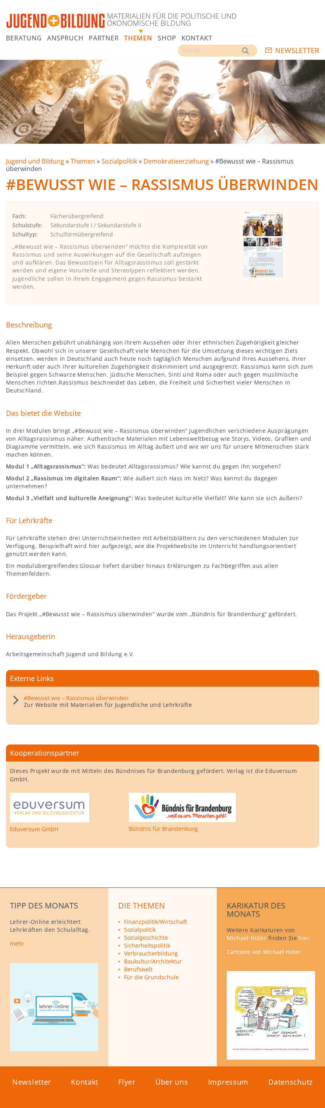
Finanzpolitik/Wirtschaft (155, 921)
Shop (167, 37)
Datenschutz (290, 1082)
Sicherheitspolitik (147, 945)
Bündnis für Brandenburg (163, 829)
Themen (138, 37)
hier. (305, 938)
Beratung (24, 37)
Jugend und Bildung (36, 161)
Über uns (171, 1082)
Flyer (127, 1082)
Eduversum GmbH (34, 829)
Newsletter (297, 50)
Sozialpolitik (120, 161)
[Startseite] (55, 21)
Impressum (228, 1082)
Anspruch (65, 37)
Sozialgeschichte (146, 937)
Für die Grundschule (151, 977)
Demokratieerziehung (176, 161)
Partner (104, 37)
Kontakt (197, 37)
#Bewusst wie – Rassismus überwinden (76, 698)
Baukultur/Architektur (153, 961)
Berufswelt (138, 969)
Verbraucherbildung (151, 953)
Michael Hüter (247, 938)
